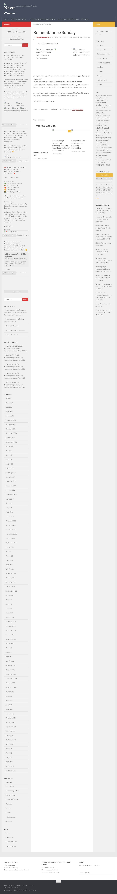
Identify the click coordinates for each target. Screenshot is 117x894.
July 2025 (9, 451)
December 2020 (11, 674)
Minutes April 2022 (18, 378)
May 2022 (9, 608)
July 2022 (9, 600)
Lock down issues (102, 125)
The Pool (97, 162)
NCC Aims (108, 133)
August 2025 (10, 446)
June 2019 (9, 753)
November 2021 (11, 630)
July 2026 (9, 398)
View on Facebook (20, 125)
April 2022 (9, 613)
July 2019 (9, 749)
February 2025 (11, 473)
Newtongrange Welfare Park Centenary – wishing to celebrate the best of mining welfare (60, 146)
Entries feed (10, 837)
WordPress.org (11, 846)
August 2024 (10, 499)
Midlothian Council (100, 133)
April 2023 (9, 565)
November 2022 (11, 582)
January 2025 (10, 477)
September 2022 (11, 591)
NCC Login (85, 19)
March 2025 (10, 468)
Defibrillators (99, 110)
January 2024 (10, 525)
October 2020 (10, 683)
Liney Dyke (98, 123)
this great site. (77, 109)
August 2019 (10, 744)
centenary (98, 98)
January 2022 (10, 626)
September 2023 (11, 543)
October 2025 (10, 438)
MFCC (106, 130)
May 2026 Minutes (12, 335)
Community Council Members (68, 19)
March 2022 (10, 617)
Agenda (99, 95)
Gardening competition (103, 118)
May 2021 (9, 652)
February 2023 (11, 573)
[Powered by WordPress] (12, 890)
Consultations (11, 795)
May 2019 (9, 757)
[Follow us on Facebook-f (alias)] (27, 24)
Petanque (108, 145)
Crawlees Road (102, 107)
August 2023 (10, 547)
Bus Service (109, 95)
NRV (103, 145)
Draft (97, 113)
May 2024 (9, 508)
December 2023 (11, 530)
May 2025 (9, 460)
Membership (100, 130)
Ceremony (41, 120)
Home (6, 19)
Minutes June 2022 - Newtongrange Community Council (13, 357)
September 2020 (11, 687)
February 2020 (11, 718)
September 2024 (11, 495)
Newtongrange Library (103, 138)
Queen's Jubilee (100, 152)
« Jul (97, 198)
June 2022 (9, 604)
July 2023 (9, 551)
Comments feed (11, 842)
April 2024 (9, 512)
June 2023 (9, 556)
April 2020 (9, 709)
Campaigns (10, 786)
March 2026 (10, 416)
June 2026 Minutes (12, 326)
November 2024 (11, 486)
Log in (8, 833)
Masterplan (102, 127)
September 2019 (11, 740)
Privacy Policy (85, 872)
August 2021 (10, 643)
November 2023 (11, 534)
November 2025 (11, 433)
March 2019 (10, 766)
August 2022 (10, 595)
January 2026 (10, 425)
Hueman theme (31, 890)
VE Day (101, 162)
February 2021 (11, 665)
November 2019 (11, 731)
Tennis (108, 160)
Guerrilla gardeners (99, 120)
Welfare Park (103, 164)
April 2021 (9, 657)
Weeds (104, 162)
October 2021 (10, 635)
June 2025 (9, 455)
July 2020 (9, 696)
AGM (104, 95)
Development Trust (106, 110)
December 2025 (11, 429)
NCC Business (10, 817)
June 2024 (9, 503)
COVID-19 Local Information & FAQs (42, 19)
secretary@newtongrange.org (89, 865)
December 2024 (11, 481)
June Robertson (42, 37)
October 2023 (10, 538)
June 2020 (9, 700)
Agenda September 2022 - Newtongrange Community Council (13, 348)
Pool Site (108, 150)
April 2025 (9, 464)
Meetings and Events (18, 19)
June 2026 (9, 403)
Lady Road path (107, 120)
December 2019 (11, 727)
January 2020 (10, 722)
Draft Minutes (100, 113)
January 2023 (10, 578)
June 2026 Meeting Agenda (15, 330)
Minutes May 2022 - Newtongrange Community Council (13, 384)
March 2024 (10, 516)
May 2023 (9, 560)
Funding (9, 804)
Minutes (8, 808)
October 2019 (10, 735)
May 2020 (9, 705)
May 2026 (9, 407)
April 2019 (9, 762)
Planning (9, 821)
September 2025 (11, 442)
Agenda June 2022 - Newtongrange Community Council (13, 366)
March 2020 (10, 714)
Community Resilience (101, 104)
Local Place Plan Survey (107, 123)
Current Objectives (12, 799)
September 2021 (11, 639)
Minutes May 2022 (18, 360)
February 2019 (10, 771)
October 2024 (10, 490)
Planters (106, 147)
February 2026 (11, 420)
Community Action (42, 24)
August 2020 (10, 692)
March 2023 (10, 569)
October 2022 (10, 587)
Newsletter (99, 135)
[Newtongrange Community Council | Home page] (9, 8)
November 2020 (11, 679)
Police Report (102, 150)
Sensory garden (102, 155)
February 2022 (11, 622)
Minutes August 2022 (19, 351)
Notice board (104, 142)
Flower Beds (107, 115)
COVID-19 (108, 105)
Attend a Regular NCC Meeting (104, 32)
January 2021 (10, 670)
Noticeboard (98, 145)
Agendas (9, 782)
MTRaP (8, 813)
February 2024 (11, 521)
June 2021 (9, 648)
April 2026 (9, 411)
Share (27, 125)
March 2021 (10, 661)
